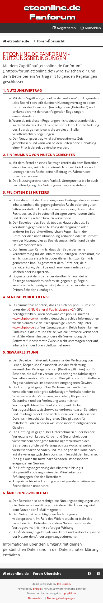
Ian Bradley (64, 584)
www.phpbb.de (23, 327)
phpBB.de (70, 593)
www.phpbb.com (24, 318)
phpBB (37, 588)
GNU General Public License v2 (51, 309)
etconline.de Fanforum (52, 12)
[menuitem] (90, 28)
